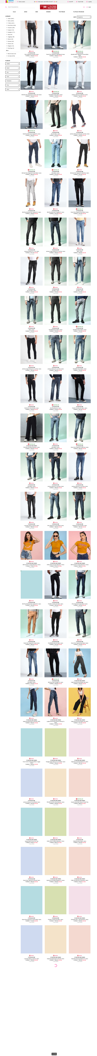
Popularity (80, 17)
